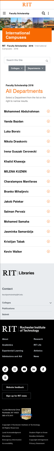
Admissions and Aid (12, 356)
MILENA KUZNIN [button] (15, 171)
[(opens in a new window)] (5, 369)
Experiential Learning (12, 350)
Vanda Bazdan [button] (13, 121)
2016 (31, 45)
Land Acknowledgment (11, 432)
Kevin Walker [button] (13, 251)
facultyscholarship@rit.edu (12, 294)
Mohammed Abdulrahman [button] (21, 111)
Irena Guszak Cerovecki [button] (20, 151)
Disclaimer (6, 436)
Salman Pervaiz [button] (14, 211)
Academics (7, 344)
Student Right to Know (38, 432)
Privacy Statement (36, 443)
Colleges (15, 68)
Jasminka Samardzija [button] (18, 231)
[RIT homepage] (23, 329)
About (5, 339)
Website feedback (15, 387)
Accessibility (7, 443)
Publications (8, 308)
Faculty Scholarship (19, 13)
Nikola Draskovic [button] (15, 141)
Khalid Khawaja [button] (14, 161)
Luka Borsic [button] (12, 131)
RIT (3, 45)
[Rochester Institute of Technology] (27, 4)
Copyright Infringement (38, 439)
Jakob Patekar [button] (13, 201)
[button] (4, 13)
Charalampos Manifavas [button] (20, 181)
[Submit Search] (47, 61)
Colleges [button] (6, 302)
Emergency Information (11, 439)
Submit (5, 314)
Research (38, 339)
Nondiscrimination (36, 436)
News (36, 356)
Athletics (38, 350)
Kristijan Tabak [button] (14, 241)
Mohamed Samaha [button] (16, 221)
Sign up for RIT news (16, 395)
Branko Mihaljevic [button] (16, 191)
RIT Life (37, 344)
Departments (34, 68)
